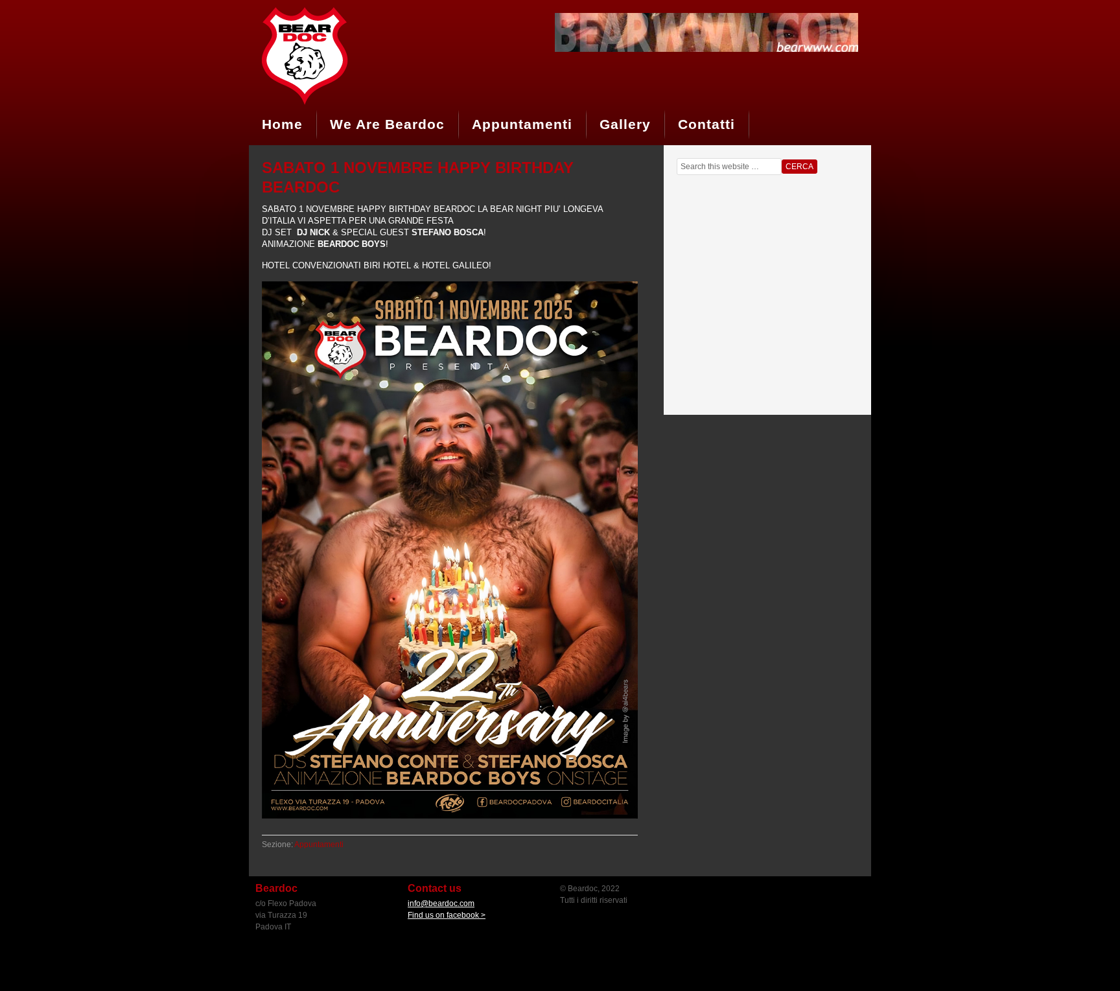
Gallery (625, 124)
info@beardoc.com (441, 903)
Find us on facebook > (446, 915)
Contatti (706, 124)
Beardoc (346, 55)
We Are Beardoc (387, 124)
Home (282, 124)
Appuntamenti (522, 124)
